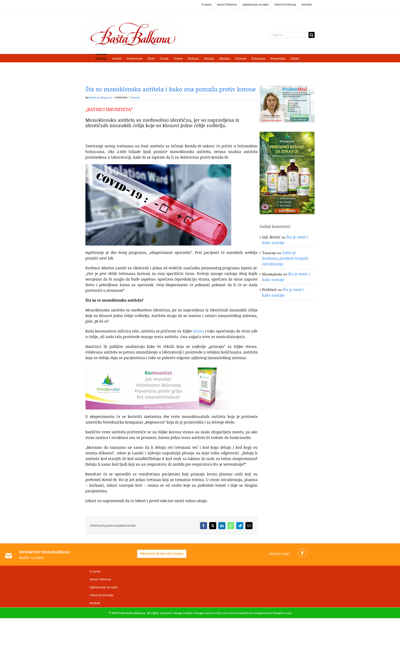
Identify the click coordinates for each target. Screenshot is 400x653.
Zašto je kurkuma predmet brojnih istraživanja (285, 258)
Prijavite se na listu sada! (162, 553)
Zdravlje (135, 97)
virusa (198, 331)
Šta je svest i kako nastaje (283, 292)
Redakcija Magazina (100, 97)
